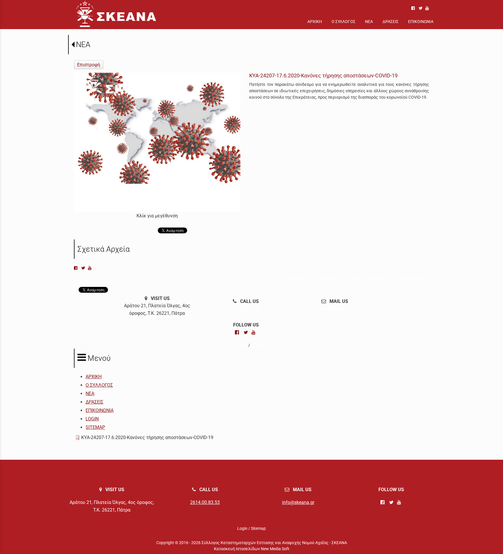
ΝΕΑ (83, 44)
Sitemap (258, 345)
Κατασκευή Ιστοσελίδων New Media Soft (251, 548)
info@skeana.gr (334, 308)
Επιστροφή (88, 65)
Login (242, 345)
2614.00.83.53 (246, 308)
